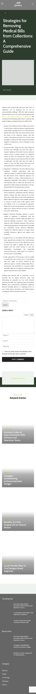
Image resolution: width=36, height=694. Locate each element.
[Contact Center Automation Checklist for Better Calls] (7, 621)
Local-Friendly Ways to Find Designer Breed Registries (15, 568)
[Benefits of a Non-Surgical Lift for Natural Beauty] (18, 509)
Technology (8, 428)
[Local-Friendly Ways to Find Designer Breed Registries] (18, 553)
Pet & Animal (8, 562)
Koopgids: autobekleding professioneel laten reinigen (13, 479)
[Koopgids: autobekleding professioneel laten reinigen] (18, 466)
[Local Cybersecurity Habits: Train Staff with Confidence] (7, 613)
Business (7, 472)
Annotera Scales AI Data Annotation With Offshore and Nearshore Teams (14, 436)
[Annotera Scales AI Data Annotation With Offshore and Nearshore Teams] (18, 422)
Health (6, 518)
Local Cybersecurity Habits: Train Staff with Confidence (23, 613)
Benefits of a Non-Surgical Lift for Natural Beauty (15, 525)
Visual (26, 315)
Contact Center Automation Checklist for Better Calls (22, 621)
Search (5, 305)
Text (31, 315)
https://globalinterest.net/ (18, 378)
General (5, 12)
